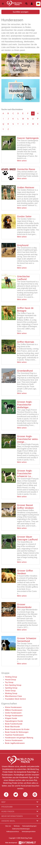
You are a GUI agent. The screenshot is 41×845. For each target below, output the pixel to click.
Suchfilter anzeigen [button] (20, 12)
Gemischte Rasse (26, 169)
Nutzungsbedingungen (29, 826)
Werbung (16, 826)
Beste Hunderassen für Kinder (17, 729)
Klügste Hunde (11, 718)
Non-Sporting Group (13, 685)
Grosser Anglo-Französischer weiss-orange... (27, 439)
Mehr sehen (22, 161)
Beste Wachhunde (12, 727)
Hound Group (10, 680)
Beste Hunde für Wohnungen (16, 732)
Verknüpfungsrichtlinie (29, 831)
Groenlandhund (25, 370)
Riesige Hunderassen (14, 716)
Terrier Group (10, 691)
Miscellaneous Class (13, 696)
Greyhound (22, 245)
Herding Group (11, 677)
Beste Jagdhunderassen (15, 743)
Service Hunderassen (14, 740)
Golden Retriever (25, 187)
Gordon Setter (24, 216)
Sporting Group (11, 688)
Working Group (11, 693)
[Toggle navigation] (3, 4)
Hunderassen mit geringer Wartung (19, 738)
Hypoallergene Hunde (14, 721)
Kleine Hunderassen (13, 707)
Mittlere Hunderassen (13, 710)
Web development (11, 843)
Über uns (8, 826)
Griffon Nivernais (25, 342)
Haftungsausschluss (12, 831)
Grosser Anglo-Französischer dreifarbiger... (24, 405)
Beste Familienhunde (13, 724)
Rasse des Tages (20, 61)
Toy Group (9, 682)
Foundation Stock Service (15, 699)
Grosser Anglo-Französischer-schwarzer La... (25, 473)
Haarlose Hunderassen (14, 735)
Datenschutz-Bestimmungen (21, 829)
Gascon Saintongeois (28, 138)
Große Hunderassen (13, 713)
